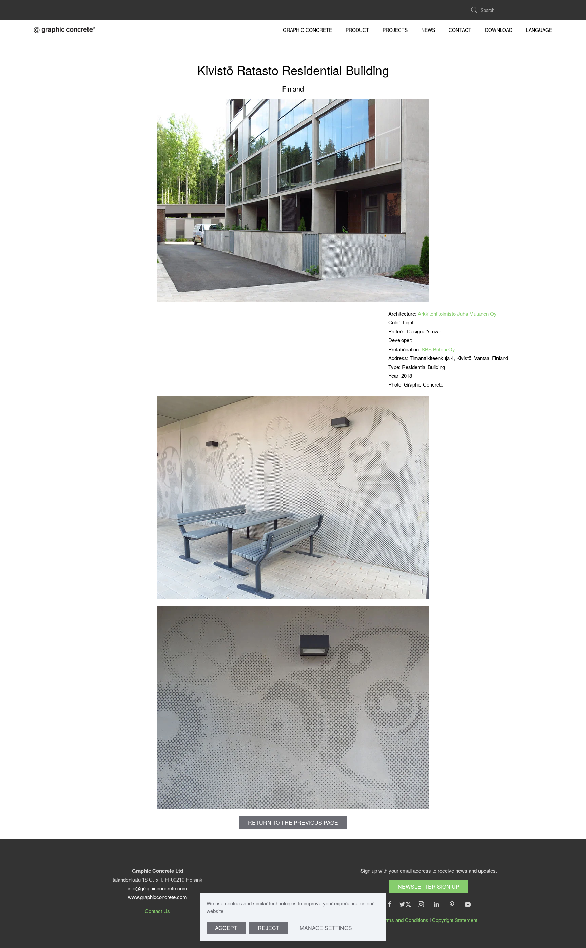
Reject (268, 928)
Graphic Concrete (307, 29)
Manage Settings (326, 928)
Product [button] (357, 29)
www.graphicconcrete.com (157, 897)
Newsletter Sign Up (429, 886)
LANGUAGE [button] (539, 29)
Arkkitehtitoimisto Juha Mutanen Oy (457, 313)
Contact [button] (460, 29)
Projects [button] (395, 29)
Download (498, 29)
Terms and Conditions (404, 919)
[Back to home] (64, 30)
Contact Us (157, 910)
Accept (226, 928)
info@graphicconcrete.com (157, 888)
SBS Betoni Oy (438, 349)
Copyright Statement (454, 919)
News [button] (428, 29)
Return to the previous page (293, 822)
